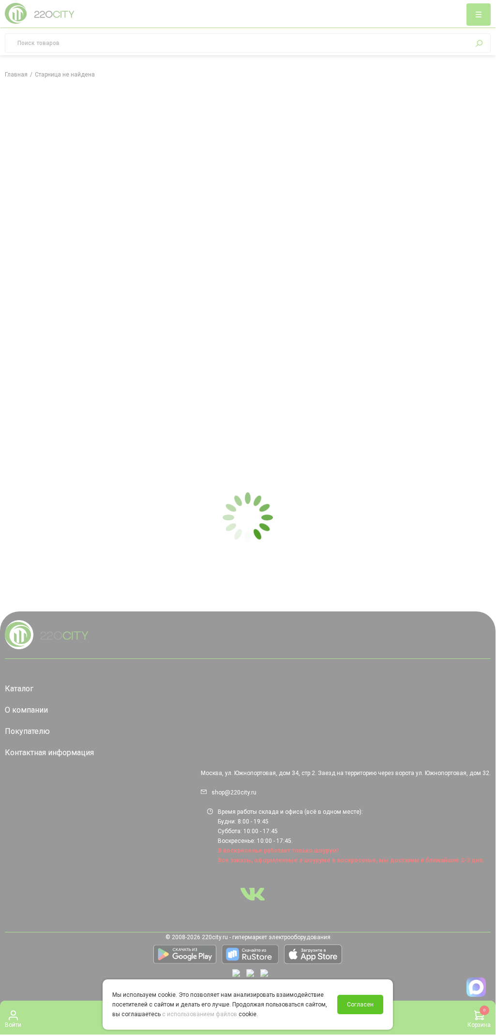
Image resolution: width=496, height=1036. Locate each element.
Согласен (360, 1004)
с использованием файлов (199, 1014)
